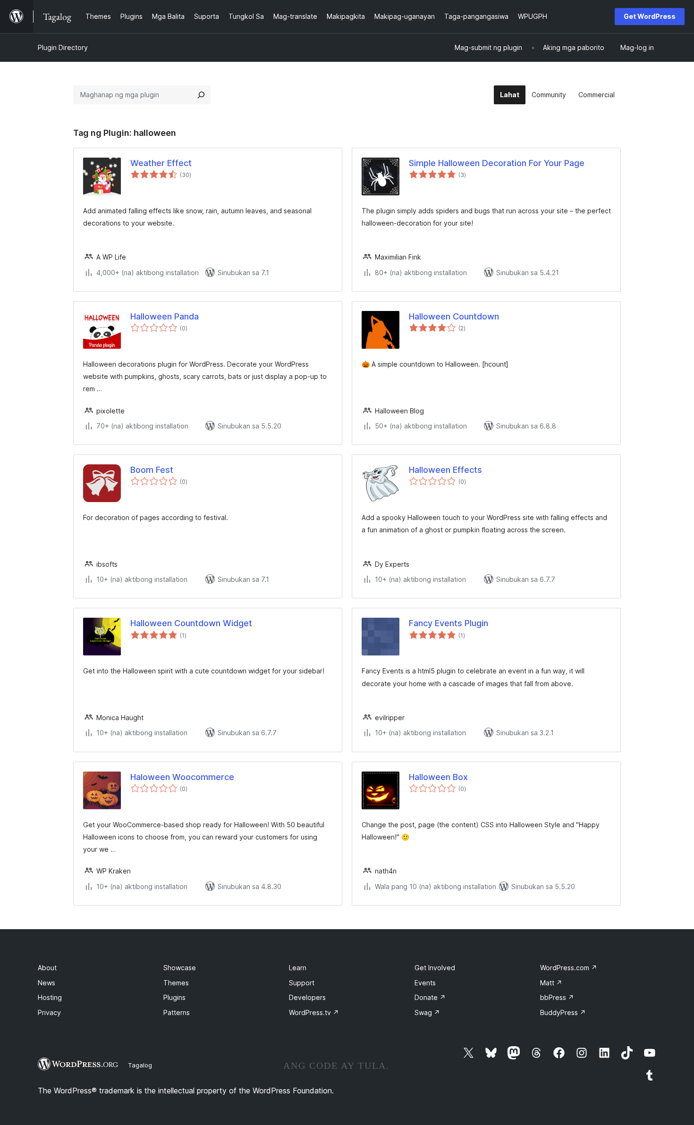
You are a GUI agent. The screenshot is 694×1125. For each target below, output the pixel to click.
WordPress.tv (314, 1012)
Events (425, 983)
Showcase (179, 968)
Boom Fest (151, 470)
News (46, 983)
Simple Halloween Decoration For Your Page (496, 163)
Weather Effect (161, 163)
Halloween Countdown (454, 316)
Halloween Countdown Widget (191, 623)
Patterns (176, 1012)
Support (301, 983)
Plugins (174, 997)
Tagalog (140, 1065)
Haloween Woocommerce (182, 777)
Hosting (50, 997)
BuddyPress (563, 1012)
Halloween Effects (445, 470)
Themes (176, 983)
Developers (307, 997)
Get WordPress (650, 16)
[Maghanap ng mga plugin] (201, 94)
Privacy (49, 1012)
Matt (551, 983)
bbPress (557, 997)
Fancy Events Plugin (448, 623)
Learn (297, 968)
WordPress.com (568, 968)
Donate (430, 997)
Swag (427, 1012)
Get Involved (435, 968)
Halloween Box (438, 777)
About (47, 968)
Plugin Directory (63, 47)
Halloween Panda (164, 316)
